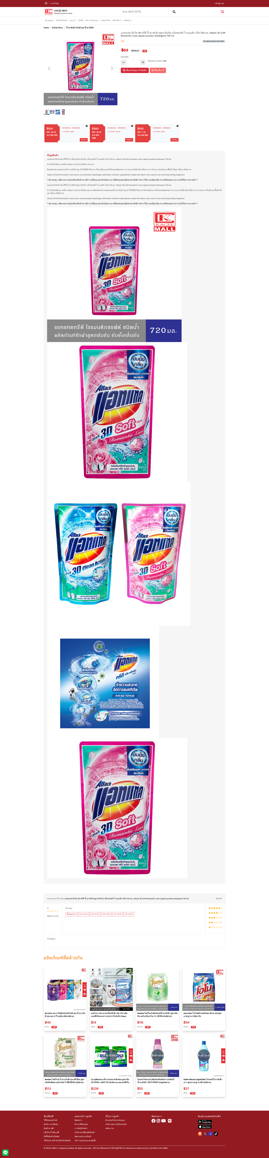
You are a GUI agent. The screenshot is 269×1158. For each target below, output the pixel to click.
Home (46, 28)
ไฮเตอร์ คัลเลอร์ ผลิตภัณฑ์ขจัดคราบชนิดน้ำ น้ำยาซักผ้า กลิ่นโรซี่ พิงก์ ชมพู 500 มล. (156, 1081)
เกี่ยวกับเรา (117, 20)
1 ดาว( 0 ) (129, 914)
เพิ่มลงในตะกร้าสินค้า (136, 70)
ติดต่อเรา (128, 20)
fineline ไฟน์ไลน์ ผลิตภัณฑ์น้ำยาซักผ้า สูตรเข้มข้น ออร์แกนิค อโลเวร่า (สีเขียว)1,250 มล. (157, 1014)
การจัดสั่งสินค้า (81, 1128)
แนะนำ (72, 20)
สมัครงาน (109, 1128)
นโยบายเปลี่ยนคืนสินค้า (85, 1132)
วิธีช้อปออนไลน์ (50, 1120)
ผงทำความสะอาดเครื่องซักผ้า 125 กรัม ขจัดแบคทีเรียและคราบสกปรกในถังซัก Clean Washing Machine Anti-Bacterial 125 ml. (109, 1015)
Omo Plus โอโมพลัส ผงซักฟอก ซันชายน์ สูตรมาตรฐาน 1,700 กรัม (203, 1014)
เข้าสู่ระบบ (219, 3)
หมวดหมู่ (48, 20)
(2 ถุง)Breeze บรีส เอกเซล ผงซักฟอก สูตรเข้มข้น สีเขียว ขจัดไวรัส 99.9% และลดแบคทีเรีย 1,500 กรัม (110, 1081)
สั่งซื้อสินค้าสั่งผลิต (51, 1137)
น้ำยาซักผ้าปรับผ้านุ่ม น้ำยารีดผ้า (80, 28)
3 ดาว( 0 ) (106, 914)
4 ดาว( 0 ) (95, 914)
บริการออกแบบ (91, 20)
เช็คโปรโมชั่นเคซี (51, 1132)
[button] (47, 3)
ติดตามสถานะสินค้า (83, 1137)
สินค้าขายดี (49, 1128)
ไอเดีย (80, 20)
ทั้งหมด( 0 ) (71, 914)
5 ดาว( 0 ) (83, 914)
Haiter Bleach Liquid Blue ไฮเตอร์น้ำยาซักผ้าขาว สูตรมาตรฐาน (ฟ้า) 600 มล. (203, 1081)
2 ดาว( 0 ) (117, 914)
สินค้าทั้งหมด (61, 20)
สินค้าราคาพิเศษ (51, 1124)
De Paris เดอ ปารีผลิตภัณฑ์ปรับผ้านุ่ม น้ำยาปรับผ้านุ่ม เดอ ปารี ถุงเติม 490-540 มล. (65, 1014)
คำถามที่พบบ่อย (81, 1124)
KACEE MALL (57, 28)
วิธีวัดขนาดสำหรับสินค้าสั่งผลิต (57, 1141)
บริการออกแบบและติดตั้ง (85, 1141)
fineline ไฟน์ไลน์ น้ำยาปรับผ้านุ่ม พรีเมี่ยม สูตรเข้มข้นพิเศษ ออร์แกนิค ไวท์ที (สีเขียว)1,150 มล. (64, 1081)
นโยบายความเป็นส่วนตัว (116, 1124)
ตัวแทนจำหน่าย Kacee (115, 1120)
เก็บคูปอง (83, 139)
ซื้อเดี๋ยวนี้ (159, 70)
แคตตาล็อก (105, 20)
